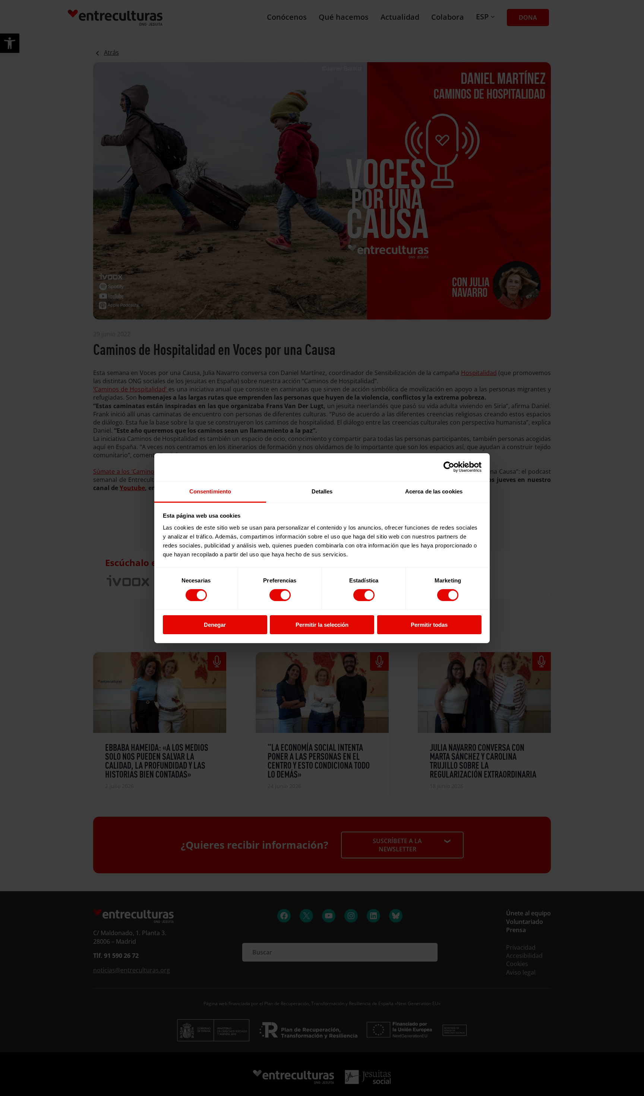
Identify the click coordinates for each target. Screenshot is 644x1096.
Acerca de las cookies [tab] (434, 491)
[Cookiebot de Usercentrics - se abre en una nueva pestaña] (449, 467)
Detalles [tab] (322, 491)
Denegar (215, 625)
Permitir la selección (322, 625)
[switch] (280, 595)
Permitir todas (429, 625)
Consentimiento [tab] (210, 491)
